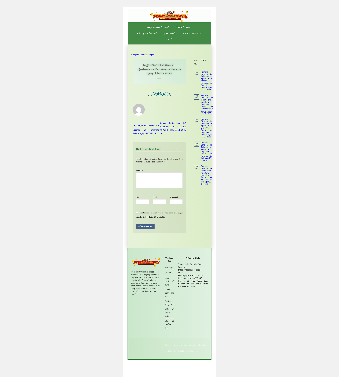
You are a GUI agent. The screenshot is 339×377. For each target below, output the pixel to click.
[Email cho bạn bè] (159, 94)
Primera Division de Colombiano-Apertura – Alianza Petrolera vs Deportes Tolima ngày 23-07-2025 (206, 81)
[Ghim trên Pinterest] (164, 94)
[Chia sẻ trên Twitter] (155, 94)
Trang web (174, 197)
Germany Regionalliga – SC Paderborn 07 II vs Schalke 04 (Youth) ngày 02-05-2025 (172, 126)
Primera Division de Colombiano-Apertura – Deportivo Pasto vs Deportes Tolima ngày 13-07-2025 (206, 128)
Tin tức (170, 39)
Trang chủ (135, 55)
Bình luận (140, 170)
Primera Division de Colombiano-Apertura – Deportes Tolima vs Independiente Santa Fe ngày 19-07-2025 (207, 104)
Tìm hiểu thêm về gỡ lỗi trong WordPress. (181, 351)
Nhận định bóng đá (158, 27)
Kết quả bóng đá (147, 33)
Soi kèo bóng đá (192, 33)
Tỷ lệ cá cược (183, 27)
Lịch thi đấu (170, 33)
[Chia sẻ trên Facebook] (150, 94)
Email (156, 197)
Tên (138, 197)
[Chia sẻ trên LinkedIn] (169, 94)
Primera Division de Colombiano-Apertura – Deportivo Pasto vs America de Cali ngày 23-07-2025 (206, 151)
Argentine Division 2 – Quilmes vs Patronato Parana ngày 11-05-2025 (146, 129)
